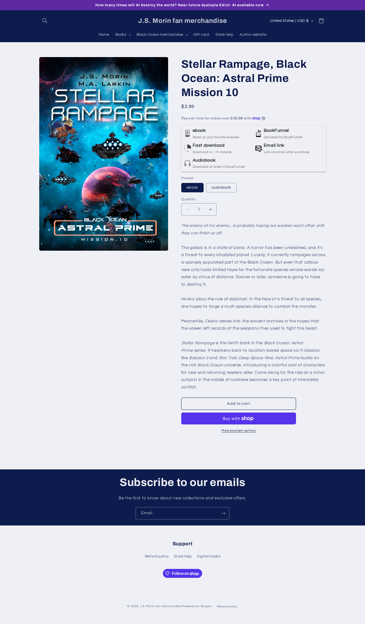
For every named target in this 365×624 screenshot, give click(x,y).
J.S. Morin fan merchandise (160, 606)
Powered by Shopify (197, 606)
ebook (192, 187)
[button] (45, 21)
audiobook (221, 187)
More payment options (238, 430)
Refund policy (157, 556)
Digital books (208, 556)
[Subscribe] (223, 513)
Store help (183, 556)
